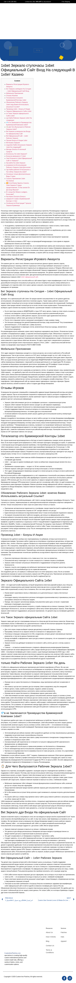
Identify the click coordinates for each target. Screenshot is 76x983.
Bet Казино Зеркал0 (13, 142)
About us (70, 28)
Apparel (62, 28)
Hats (54, 28)
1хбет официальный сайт (29, 277)
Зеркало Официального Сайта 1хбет (18, 111)
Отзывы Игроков (12, 95)
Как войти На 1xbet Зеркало (15, 163)
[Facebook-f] (64, 978)
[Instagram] (69, 978)
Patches (70, 23)
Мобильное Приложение (14, 93)
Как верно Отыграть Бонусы (16, 196)
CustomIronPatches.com (12, 953)
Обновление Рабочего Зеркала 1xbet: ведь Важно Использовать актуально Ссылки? (17, 105)
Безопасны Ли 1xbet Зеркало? (16, 154)
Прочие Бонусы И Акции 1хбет (16, 140)
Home (51, 23)
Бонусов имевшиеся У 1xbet (16, 156)
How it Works (61, 23)
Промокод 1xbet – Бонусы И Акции (18, 109)
